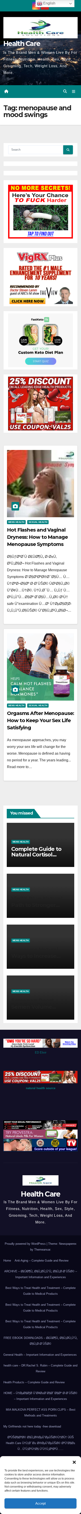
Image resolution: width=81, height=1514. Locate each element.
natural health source (40, 1088)
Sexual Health (38, 522)
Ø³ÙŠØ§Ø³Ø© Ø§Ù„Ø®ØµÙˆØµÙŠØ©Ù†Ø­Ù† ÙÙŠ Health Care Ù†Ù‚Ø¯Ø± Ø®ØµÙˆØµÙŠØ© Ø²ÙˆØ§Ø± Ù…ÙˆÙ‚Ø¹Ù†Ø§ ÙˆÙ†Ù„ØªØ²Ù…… (40, 1443)
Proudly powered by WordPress (26, 1243)
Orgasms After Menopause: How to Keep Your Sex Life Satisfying (40, 720)
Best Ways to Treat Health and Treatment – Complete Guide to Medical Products (40, 1290)
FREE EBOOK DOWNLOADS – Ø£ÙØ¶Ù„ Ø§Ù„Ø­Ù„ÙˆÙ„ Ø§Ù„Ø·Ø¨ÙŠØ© (40, 1340)
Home (7, 1260)
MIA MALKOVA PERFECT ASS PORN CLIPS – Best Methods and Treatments (40, 1412)
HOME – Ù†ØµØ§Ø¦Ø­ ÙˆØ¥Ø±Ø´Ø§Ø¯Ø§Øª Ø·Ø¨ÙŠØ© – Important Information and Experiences (40, 1396)
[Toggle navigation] (74, 91)
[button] (74, 1462)
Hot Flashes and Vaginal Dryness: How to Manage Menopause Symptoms (37, 537)
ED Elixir (40, 1052)
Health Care (21, 43)
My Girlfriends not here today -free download (32, 1426)
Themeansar (42, 1249)
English (48, 3)
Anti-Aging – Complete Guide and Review (41, 1260)
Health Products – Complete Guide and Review (34, 1382)
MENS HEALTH (16, 522)
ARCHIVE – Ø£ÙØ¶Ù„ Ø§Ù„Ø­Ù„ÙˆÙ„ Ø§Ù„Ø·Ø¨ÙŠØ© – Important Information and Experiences (40, 1274)
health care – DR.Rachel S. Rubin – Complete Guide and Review (40, 1368)
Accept (40, 1503)
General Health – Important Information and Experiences (40, 1354)
